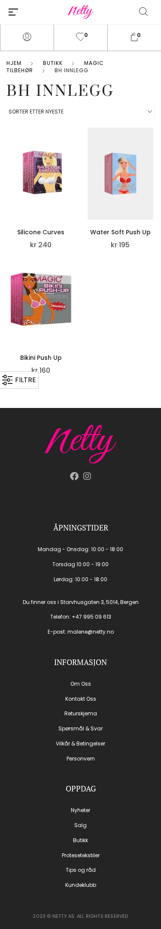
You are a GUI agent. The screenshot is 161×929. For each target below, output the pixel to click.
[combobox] (80, 112)
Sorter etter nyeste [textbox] (36, 111)
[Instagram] (87, 476)
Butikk (53, 63)
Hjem (13, 63)
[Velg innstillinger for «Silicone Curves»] (73, 161)
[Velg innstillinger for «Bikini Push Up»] (73, 287)
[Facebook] (74, 476)
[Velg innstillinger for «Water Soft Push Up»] (152, 161)
